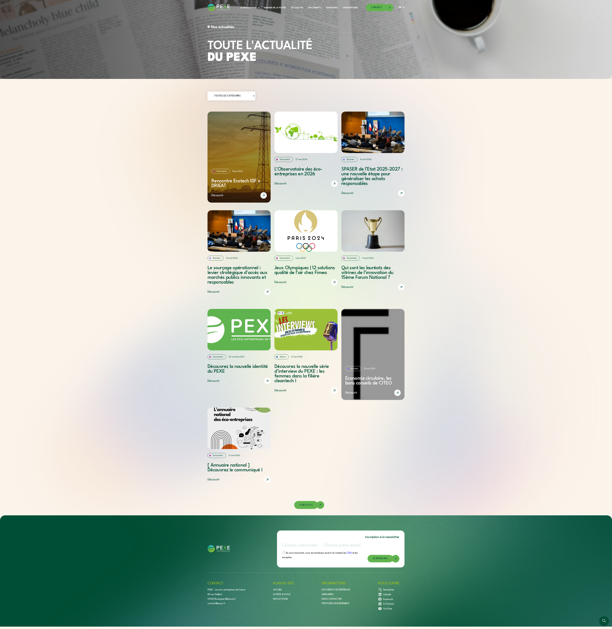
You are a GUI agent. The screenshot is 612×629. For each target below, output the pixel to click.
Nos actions (280, 599)
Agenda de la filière (275, 8)
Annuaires (332, 8)
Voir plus (306, 505)
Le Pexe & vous (281, 594)
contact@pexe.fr (216, 603)
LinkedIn (387, 594)
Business (350, 159)
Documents (314, 8)
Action (283, 357)
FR (400, 7)
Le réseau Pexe (248, 8)
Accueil (277, 590)
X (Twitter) (388, 604)
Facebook (388, 599)
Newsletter (388, 590)
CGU (349, 553)
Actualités (297, 8)
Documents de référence (336, 590)
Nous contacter (332, 599)
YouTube (387, 609)
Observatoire (350, 8)
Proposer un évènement (336, 603)
